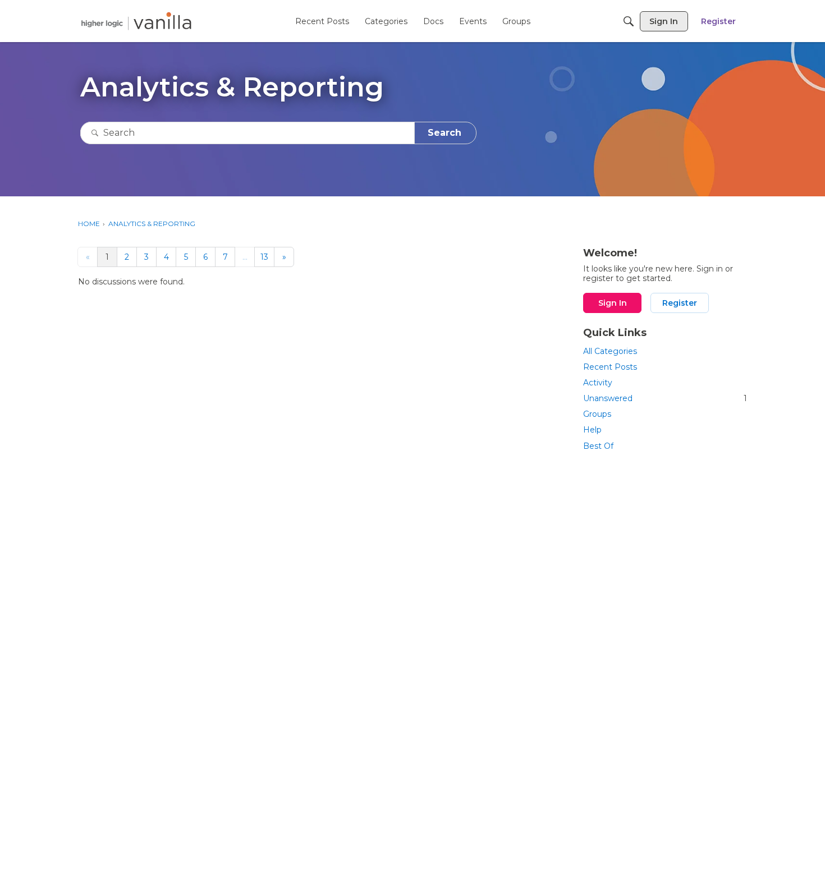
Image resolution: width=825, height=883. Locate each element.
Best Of (598, 446)
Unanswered (665, 398)
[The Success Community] (136, 21)
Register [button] (679, 303)
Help (592, 430)
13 (264, 257)
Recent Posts (610, 367)
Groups (597, 414)
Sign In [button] (612, 303)
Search (444, 132)
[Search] (628, 21)
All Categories (610, 351)
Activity (597, 383)
